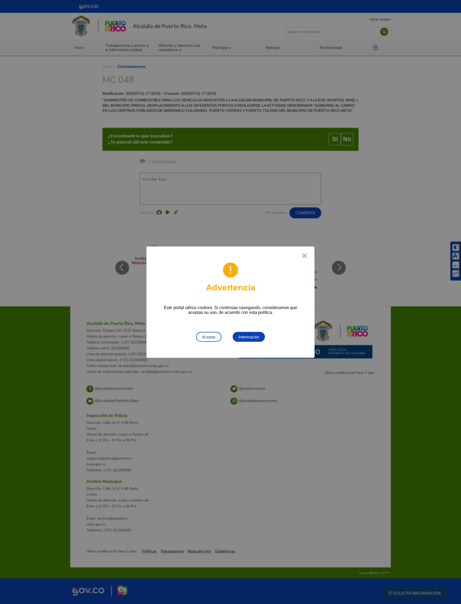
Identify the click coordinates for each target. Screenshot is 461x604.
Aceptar (209, 336)
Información (249, 336)
